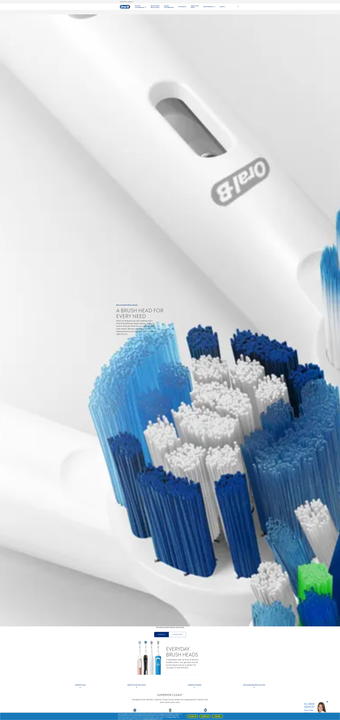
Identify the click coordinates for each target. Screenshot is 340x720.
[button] (327, 701)
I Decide (217, 716)
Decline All (205, 716)
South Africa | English (126, 1)
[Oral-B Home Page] (125, 7)
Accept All (192, 716)
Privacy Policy (171, 717)
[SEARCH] (238, 7)
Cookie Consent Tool (150, 719)
